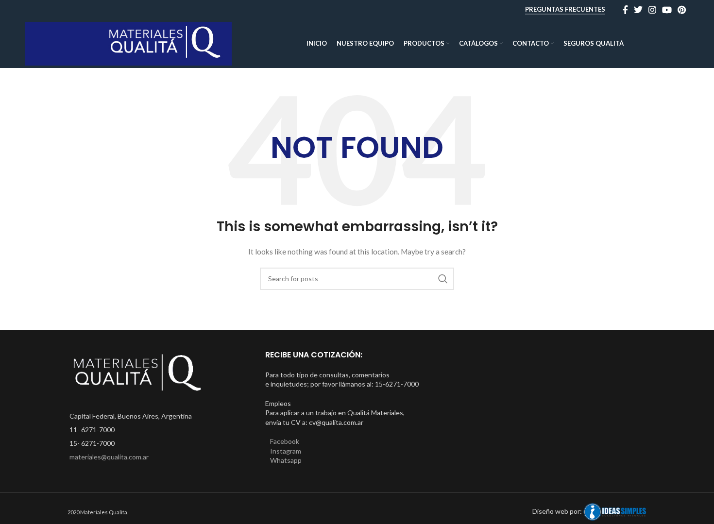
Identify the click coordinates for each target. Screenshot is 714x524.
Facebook (284, 441)
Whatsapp (286, 460)
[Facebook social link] (625, 9)
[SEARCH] (443, 279)
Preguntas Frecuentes (565, 9)
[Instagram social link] (652, 9)
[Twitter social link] (638, 9)
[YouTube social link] (667, 9)
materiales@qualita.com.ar (109, 457)
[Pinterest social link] (682, 9)
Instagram (285, 451)
